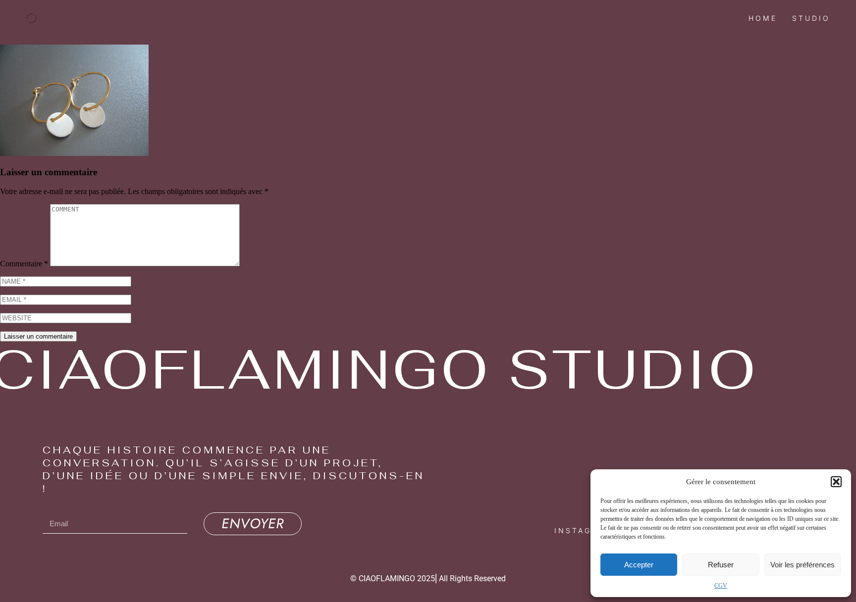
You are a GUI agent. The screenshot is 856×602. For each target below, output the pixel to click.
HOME (763, 18)
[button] (836, 482)
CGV (720, 585)
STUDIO (811, 18)
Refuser (721, 564)
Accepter (638, 564)
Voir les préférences (802, 564)
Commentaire (24, 263)
